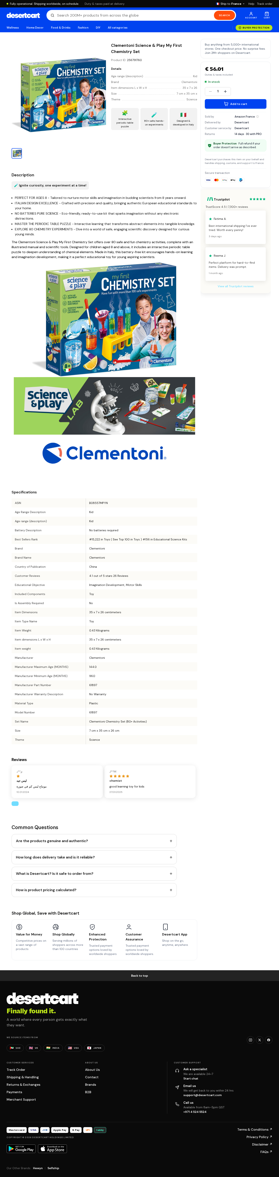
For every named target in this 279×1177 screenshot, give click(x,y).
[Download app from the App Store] (52, 1149)
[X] (259, 1040)
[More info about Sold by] (257, 116)
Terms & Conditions (254, 1129)
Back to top (139, 975)
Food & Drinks (60, 27)
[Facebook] (268, 1040)
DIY (98, 27)
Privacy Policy (259, 1137)
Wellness (13, 27)
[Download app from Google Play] (21, 1149)
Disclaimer (262, 1144)
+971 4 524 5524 (195, 1112)
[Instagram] (250, 1040)
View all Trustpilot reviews (236, 286)
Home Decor (35, 27)
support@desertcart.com (202, 1095)
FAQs (266, 1152)
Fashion (83, 27)
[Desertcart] (23, 15)
